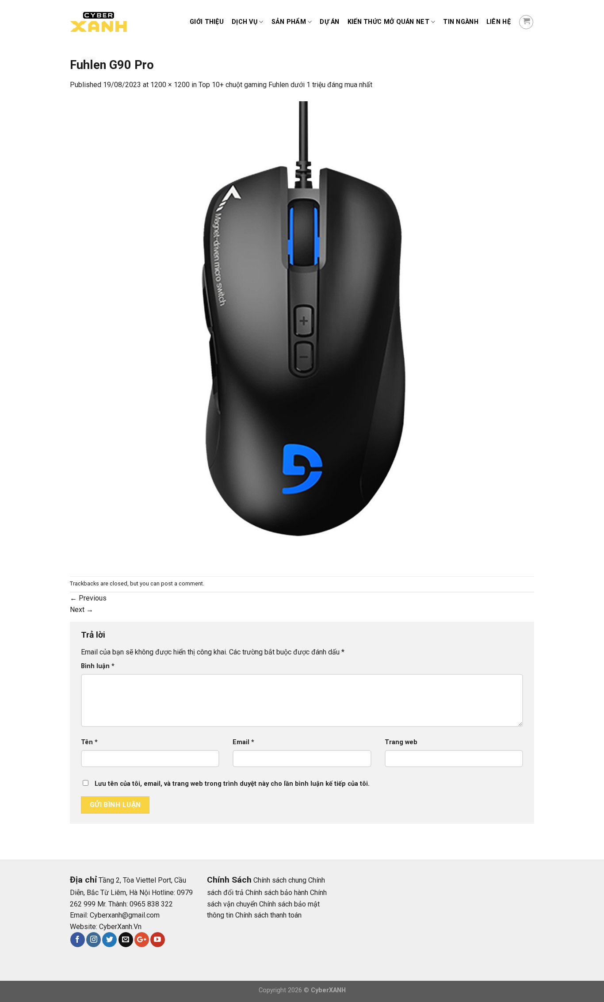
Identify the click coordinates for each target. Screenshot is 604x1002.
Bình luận (98, 666)
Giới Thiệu (207, 22)
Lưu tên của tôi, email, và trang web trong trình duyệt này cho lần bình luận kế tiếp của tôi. (232, 784)
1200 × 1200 (170, 84)
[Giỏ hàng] (526, 22)
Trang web (401, 742)
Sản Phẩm (288, 22)
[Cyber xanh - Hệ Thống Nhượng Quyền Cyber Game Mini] (114, 22)
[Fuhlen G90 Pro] (302, 333)
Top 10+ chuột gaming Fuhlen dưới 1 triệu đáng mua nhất (285, 84)
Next (81, 609)
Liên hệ (498, 22)
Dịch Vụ (244, 22)
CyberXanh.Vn (120, 926)
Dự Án (329, 22)
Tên (89, 742)
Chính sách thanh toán (268, 915)
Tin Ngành (460, 22)
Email (243, 742)
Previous (88, 598)
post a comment (182, 583)
